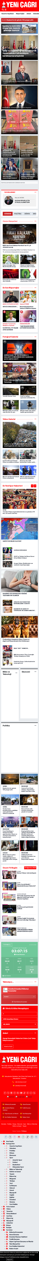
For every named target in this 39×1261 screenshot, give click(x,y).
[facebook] (5, 1137)
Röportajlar (20, 14)
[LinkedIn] (17, 1092)
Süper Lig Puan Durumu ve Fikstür (21, 1241)
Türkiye (12, 1181)
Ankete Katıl (8, 1046)
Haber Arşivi (26, 1117)
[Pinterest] (11, 1092)
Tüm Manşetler (26, 1113)
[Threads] (27, 1092)
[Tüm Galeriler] (35, 337)
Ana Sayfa (10, 1141)
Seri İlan (9, 1216)
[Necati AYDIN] (8, 200)
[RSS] (34, 1092)
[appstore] (11, 1097)
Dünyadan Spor (18, 1167)
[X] (8, 1092)
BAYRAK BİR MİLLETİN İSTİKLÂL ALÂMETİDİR (22, 201)
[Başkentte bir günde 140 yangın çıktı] (10, 779)
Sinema (12, 1202)
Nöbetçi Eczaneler (10, 1104)
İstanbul (12, 1199)
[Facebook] (4, 1092)
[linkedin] (36, 1137)
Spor (4, 510)
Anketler (9, 1223)
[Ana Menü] (5, 10)
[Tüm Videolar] (35, 419)
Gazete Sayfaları (7, 14)
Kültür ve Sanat (17, 1126)
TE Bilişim (24, 1131)
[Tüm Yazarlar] (35, 192)
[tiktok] (27, 1137)
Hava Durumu (27, 1104)
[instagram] (14, 1137)
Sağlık (5, 853)
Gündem (7, 214)
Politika (17, 214)
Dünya (27, 214)
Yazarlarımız (9, 192)
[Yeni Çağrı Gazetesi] (19, 4)
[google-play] (20, 1097)
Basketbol (16, 1164)
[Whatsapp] (30, 1092)
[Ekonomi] (35, 672)
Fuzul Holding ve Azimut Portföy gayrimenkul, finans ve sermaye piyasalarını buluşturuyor (10, 834)
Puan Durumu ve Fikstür (11, 1113)
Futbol (15, 1162)
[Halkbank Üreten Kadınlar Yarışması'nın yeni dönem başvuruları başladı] (29, 845)
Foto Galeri (10, 1206)
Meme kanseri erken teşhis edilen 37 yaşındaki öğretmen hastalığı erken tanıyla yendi (10, 858)
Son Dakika (13, 1204)
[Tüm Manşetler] (35, 221)
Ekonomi (26, 672)
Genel (5, 786)
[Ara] (3, 10)
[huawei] (29, 1097)
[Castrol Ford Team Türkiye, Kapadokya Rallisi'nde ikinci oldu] (29, 779)
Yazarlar (9, 1211)
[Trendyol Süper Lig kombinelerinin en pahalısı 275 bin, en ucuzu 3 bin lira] (19, 499)
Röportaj (12, 1176)
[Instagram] (14, 1092)
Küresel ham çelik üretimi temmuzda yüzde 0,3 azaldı (27, 810)
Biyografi (12, 1192)
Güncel (12, 1188)
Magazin (12, 1178)
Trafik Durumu (26, 1108)
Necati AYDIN (19, 198)
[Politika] (35, 725)
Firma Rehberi (11, 1213)
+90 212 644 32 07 (20, 1082)
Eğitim (11, 1197)
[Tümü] (35, 288)
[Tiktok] (24, 1092)
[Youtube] (21, 1092)
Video (8, 1209)
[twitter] (10, 1137)
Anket (29, 14)
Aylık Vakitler (7, 975)
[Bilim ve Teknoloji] (16, 673)
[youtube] (18, 1137)
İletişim (9, 1227)
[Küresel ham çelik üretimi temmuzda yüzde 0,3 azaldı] (29, 799)
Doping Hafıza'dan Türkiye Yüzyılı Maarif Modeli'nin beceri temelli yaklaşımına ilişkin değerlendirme (28, 834)
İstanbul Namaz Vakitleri (8, 1109)
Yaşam (24, 1126)
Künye (8, 1225)
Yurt (11, 1183)
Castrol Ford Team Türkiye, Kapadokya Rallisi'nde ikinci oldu (28, 790)
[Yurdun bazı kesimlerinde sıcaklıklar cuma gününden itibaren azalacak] (10, 799)
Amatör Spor (17, 1160)
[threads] (31, 1137)
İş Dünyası (13, 1185)
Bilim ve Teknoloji (7, 673)
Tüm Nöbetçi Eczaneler (20, 1002)
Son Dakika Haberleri (11, 1117)
